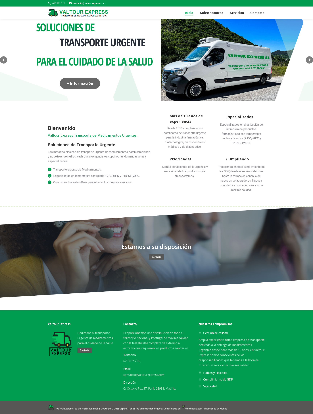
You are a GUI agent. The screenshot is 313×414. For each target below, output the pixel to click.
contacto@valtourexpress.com (89, 3)
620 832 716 (58, 3)
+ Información (80, 83)
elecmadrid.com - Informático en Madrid (206, 408)
